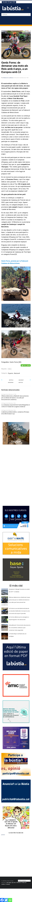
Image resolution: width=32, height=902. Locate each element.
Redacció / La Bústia (8, 77)
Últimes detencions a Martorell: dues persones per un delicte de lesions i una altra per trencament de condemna (15, 397)
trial (9, 368)
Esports (10, 373)
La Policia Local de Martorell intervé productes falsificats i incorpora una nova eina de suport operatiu (19, 611)
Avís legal (9, 882)
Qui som (14, 882)
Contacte (8, 884)
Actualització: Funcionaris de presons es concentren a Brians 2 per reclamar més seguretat (19, 627)
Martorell (17, 373)
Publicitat (19, 882)
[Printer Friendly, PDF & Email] (26, 365)
